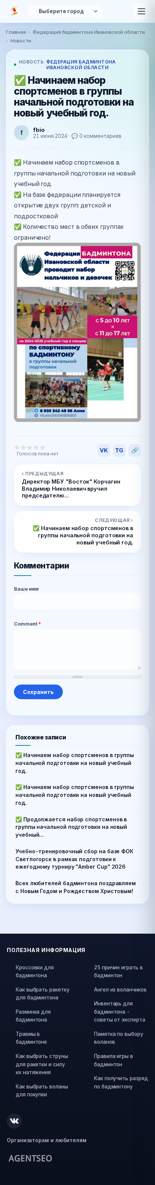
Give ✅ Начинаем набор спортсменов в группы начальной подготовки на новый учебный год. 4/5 (36, 447)
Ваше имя (26, 589)
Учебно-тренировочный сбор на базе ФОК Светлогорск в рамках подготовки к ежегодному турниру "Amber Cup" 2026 (74, 859)
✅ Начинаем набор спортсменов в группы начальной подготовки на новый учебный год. (74, 763)
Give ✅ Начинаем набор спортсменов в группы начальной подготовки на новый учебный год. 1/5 (17, 447)
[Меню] (141, 11)
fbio (39, 130)
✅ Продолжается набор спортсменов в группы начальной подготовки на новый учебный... (71, 827)
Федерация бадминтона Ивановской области (89, 32)
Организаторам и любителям (47, 1140)
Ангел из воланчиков (120, 990)
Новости (21, 41)
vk (104, 450)
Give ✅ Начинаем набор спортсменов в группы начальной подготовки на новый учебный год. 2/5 (23, 447)
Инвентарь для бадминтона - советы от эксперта (119, 1012)
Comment (27, 624)
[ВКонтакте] (14, 1121)
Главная (16, 32)
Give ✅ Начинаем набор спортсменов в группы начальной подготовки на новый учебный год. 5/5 (43, 447)
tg (119, 450)
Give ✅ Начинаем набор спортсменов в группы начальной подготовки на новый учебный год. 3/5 (30, 447)
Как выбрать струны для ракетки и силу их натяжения (42, 1064)
